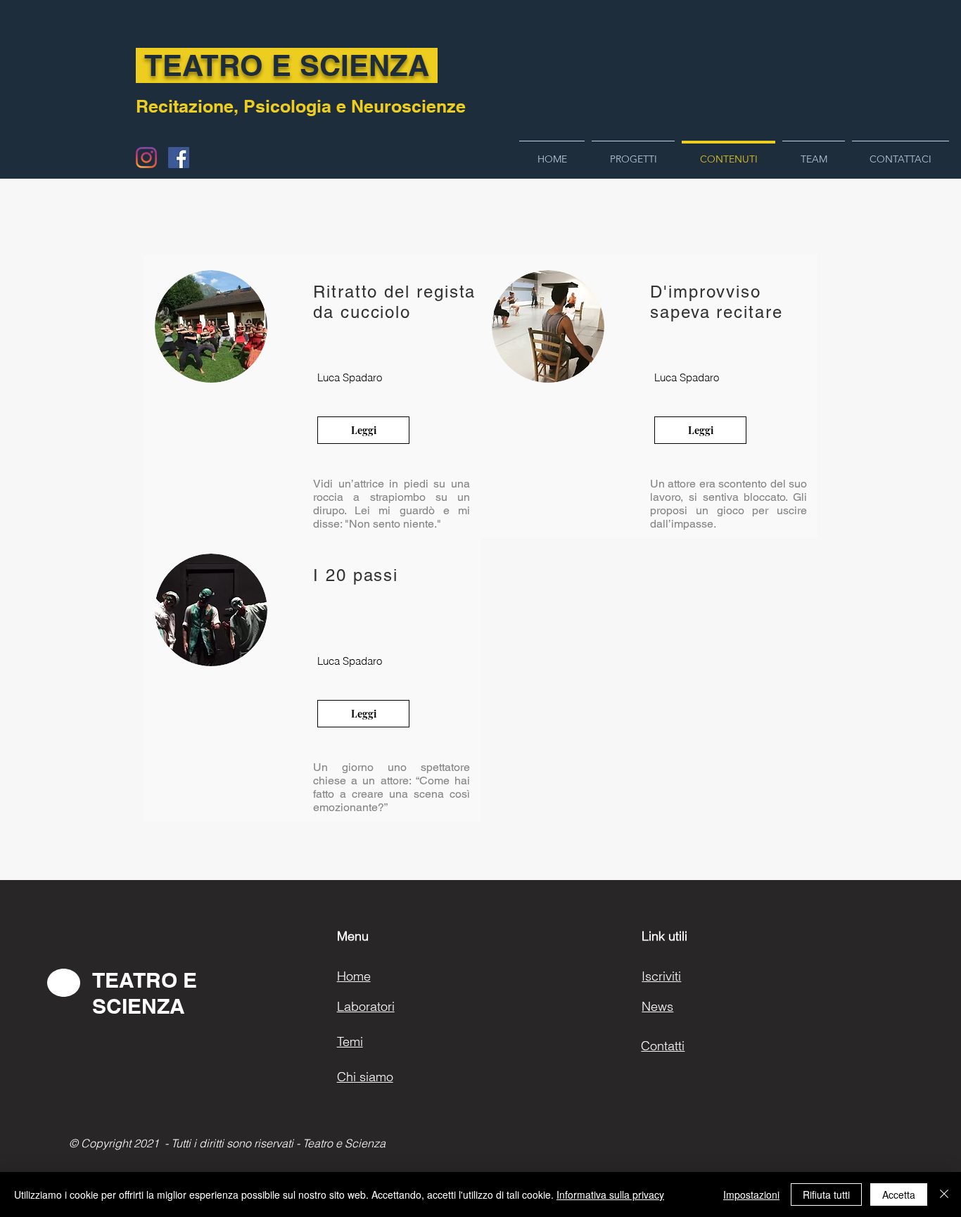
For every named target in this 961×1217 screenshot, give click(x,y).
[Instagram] (146, 157)
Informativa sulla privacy (610, 1194)
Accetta (898, 1194)
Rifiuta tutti (826, 1194)
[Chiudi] (944, 1194)
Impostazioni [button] (751, 1194)
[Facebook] (178, 157)
